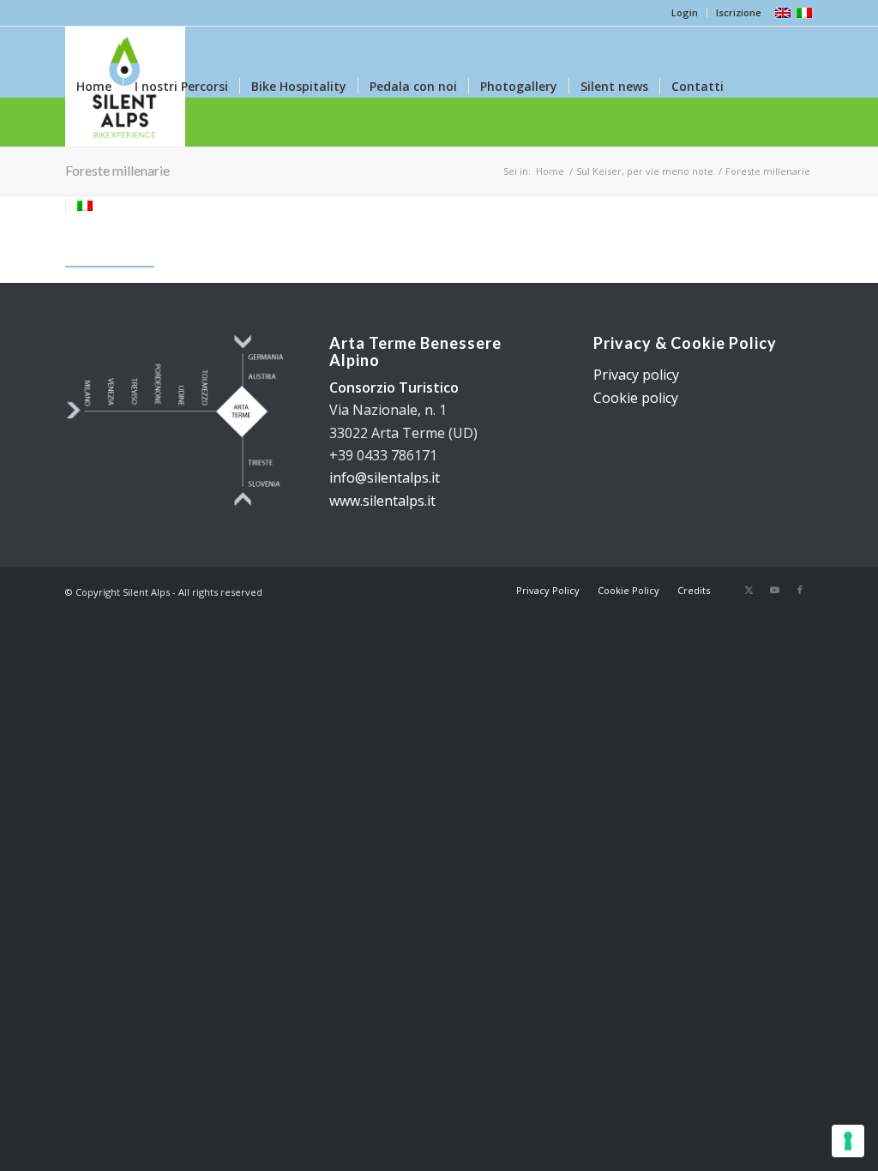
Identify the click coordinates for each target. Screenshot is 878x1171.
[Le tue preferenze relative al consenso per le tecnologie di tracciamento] (848, 1141)
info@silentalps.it (384, 477)
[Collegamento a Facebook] (800, 590)
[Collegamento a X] (748, 590)
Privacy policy (636, 374)
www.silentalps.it (382, 500)
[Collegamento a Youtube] (774, 590)
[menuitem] (685, 13)
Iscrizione (738, 12)
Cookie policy (635, 397)
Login (684, 12)
